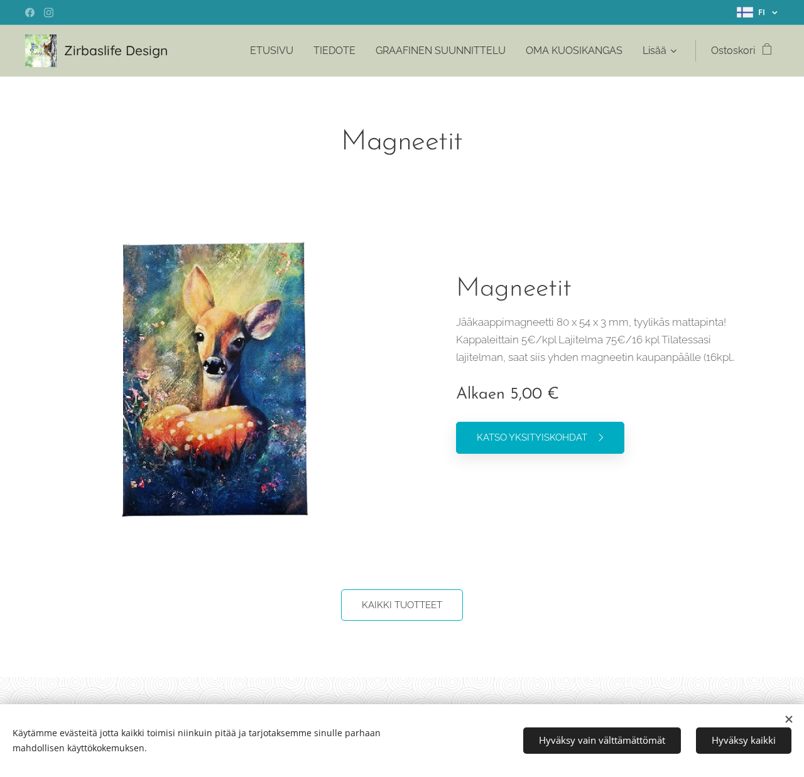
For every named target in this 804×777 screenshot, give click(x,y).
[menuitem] (275, 51)
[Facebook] (30, 12)
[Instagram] (49, 12)
